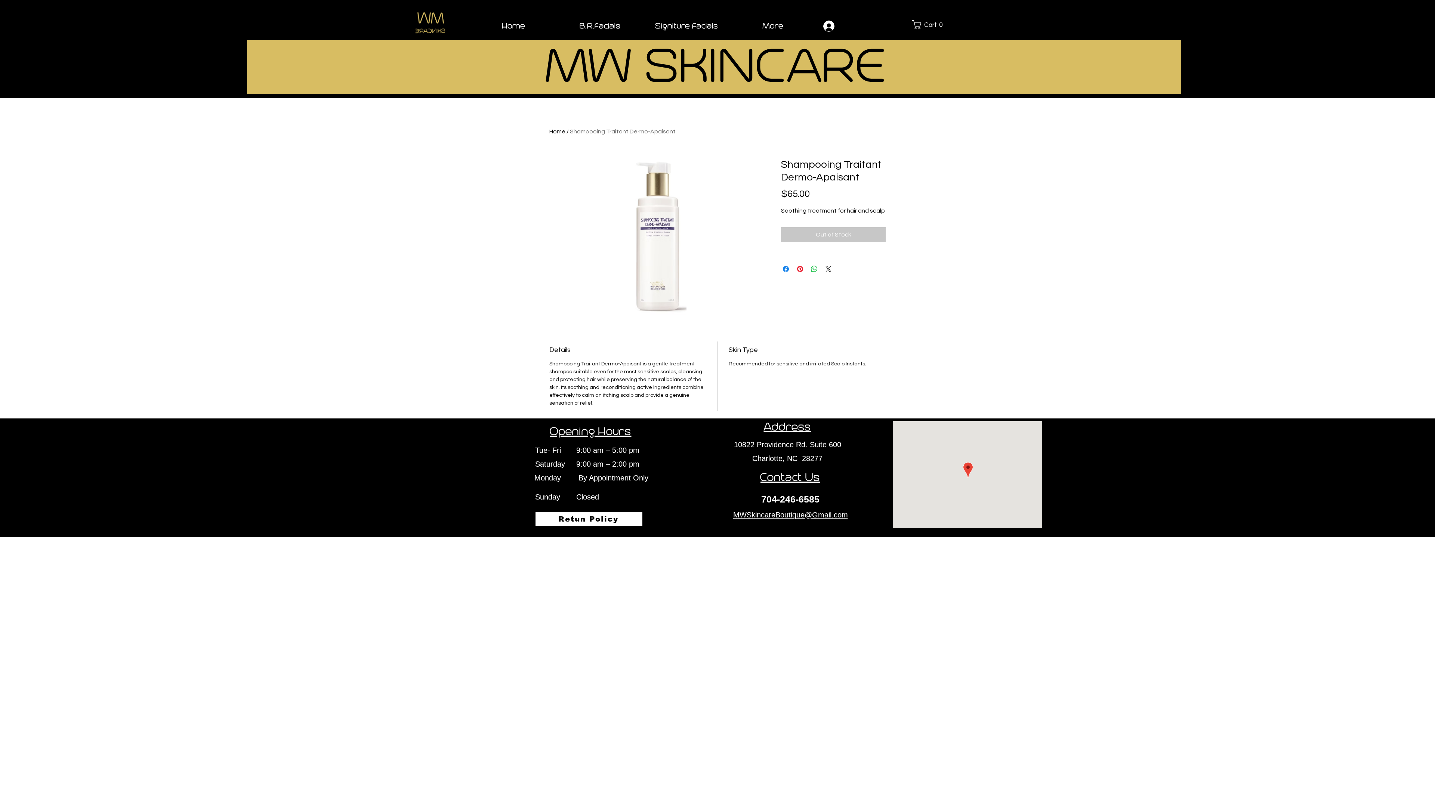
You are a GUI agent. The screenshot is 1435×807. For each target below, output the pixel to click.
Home (557, 131)
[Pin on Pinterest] (800, 269)
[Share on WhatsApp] (814, 269)
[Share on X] (828, 269)
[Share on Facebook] (785, 269)
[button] (934, 24)
